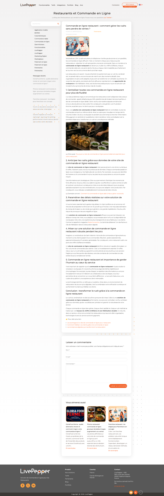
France (92, 472)
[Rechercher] (58, 23)
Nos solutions (70, 472)
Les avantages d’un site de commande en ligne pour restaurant (89, 323)
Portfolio (70, 5)
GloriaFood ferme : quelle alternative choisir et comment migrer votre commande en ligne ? (45, 81)
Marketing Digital (41, 56)
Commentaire (70, 363)
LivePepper (38, 50)
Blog (76, 5)
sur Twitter (107, 17)
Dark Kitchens (39, 44)
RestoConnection (94, 222)
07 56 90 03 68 (119, 486)
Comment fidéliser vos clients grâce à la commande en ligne (87, 325)
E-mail (68, 357)
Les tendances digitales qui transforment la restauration (86, 327)
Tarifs (53, 5)
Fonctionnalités (44, 5)
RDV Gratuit (130, 4)
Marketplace (39, 59)
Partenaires (39, 68)
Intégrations (61, 5)
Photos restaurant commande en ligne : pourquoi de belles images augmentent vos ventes (44, 91)
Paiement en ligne (41, 62)
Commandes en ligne (42, 41)
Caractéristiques (40, 36)
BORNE (37, 33)
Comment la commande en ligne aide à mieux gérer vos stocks (102, 193)
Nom (68, 350)
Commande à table (41, 39)
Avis (81, 5)
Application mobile (41, 30)
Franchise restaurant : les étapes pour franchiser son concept (117, 427)
